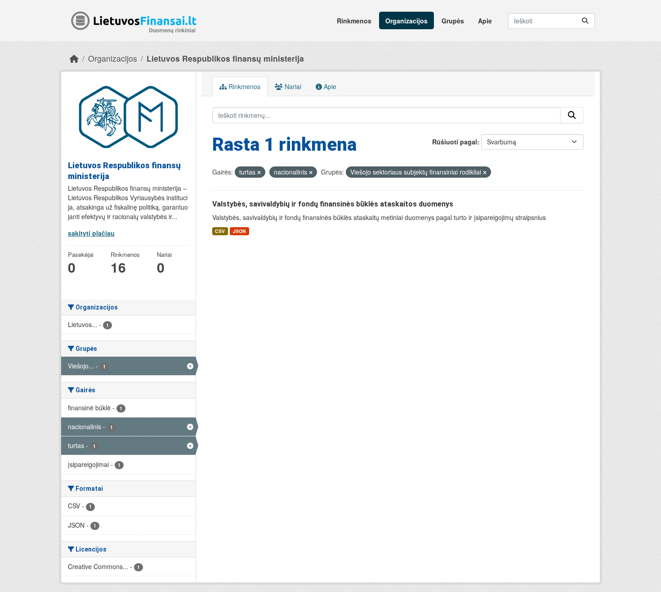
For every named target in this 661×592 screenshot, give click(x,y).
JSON (239, 231)
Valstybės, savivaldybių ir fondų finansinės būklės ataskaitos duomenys (332, 204)
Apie (485, 20)
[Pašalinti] (259, 172)
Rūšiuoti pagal (454, 141)
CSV (220, 231)
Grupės (453, 20)
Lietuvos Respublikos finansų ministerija (225, 58)
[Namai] (74, 58)
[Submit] (585, 21)
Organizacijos (406, 20)
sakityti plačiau (91, 233)
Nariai (292, 86)
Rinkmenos (354, 20)
